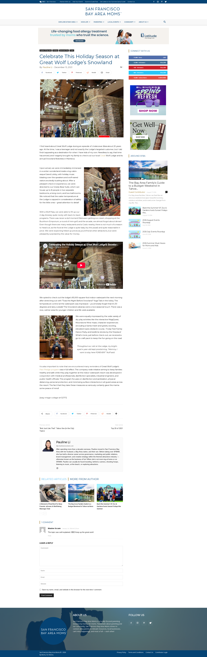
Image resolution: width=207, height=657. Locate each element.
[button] (164, 22)
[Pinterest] (162, 1)
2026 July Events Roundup (154, 232)
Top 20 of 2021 (117, 428)
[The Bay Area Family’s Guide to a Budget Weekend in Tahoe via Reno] (81, 493)
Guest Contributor (137, 192)
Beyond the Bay (134, 178)
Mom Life (84, 22)
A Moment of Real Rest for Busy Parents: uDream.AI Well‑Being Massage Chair (51, 506)
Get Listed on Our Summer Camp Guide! (112, 2)
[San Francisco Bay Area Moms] (103, 11)
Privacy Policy (121, 652)
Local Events (113, 22)
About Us (143, 22)
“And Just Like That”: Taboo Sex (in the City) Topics (57, 429)
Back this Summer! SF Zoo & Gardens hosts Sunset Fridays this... (155, 210)
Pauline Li (47, 67)
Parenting (98, 22)
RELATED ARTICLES (54, 479)
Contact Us (131, 2)
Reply (49, 535)
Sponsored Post (64, 50)
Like (164, 57)
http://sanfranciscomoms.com (64, 446)
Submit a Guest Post (91, 2)
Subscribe (162, 78)
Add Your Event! (78, 2)
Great (102, 155)
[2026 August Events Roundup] (135, 223)
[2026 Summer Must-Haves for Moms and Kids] (135, 245)
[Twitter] (165, 1)
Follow (163, 62)
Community (128, 22)
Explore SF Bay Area (67, 22)
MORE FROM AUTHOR (84, 479)
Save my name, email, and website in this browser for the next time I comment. (72, 590)
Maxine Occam (54, 528)
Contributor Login (161, 652)
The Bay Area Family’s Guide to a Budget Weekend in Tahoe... (147, 185)
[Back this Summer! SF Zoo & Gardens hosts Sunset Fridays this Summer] (110, 493)
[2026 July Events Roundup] (135, 234)
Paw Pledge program (49, 369)
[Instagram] (158, 1)
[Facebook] (154, 1)
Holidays (55, 50)
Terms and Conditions (135, 652)
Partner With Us (65, 2)
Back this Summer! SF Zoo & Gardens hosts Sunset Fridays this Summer (109, 506)
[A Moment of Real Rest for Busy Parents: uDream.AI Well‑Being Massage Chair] (53, 493)
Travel (71, 50)
